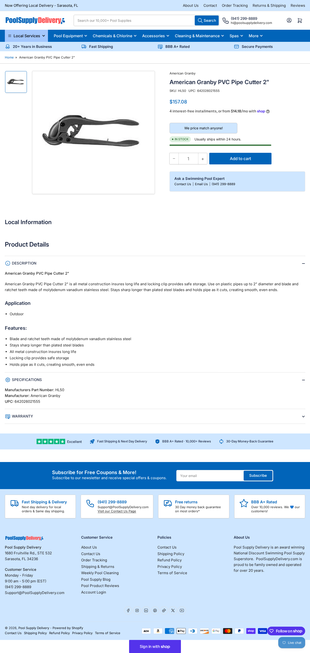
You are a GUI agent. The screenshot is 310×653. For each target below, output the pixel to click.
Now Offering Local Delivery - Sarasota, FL (41, 5)
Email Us (202, 184)
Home (9, 57)
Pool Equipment (68, 35)
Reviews (298, 5)
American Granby (182, 73)
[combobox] (146, 20)
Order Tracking (235, 5)
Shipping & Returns (97, 566)
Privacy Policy (169, 566)
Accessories (153, 35)
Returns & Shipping (269, 5)
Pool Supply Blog (95, 579)
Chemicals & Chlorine (112, 35)
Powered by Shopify (68, 628)
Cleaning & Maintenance (197, 35)
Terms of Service (172, 573)
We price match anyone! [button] (203, 128)
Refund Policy (169, 560)
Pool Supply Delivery (33, 628)
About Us (191, 5)
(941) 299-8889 (223, 184)
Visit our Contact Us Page (117, 511)
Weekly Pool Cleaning (100, 573)
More (253, 35)
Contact (210, 5)
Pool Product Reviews (100, 585)
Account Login (93, 592)
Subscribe (258, 475)
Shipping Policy (170, 553)
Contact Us (183, 184)
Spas (234, 35)
